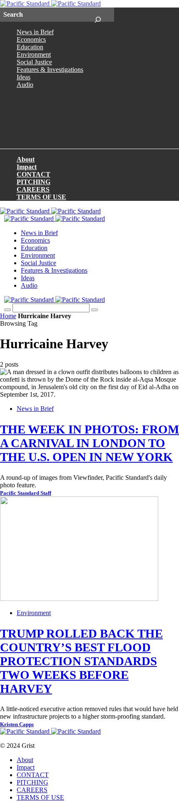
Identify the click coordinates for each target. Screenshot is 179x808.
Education (30, 47)
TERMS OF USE (41, 196)
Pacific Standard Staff (25, 493)
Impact (27, 166)
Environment (34, 54)
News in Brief (35, 31)
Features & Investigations (50, 69)
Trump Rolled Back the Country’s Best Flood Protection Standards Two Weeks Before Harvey (81, 661)
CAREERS (33, 189)
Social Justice (34, 62)
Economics (31, 39)
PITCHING (33, 181)
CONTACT (33, 174)
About (26, 159)
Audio (25, 84)
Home (8, 315)
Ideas (23, 77)
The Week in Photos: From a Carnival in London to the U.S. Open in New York (89, 443)
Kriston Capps (17, 724)
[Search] (97, 14)
